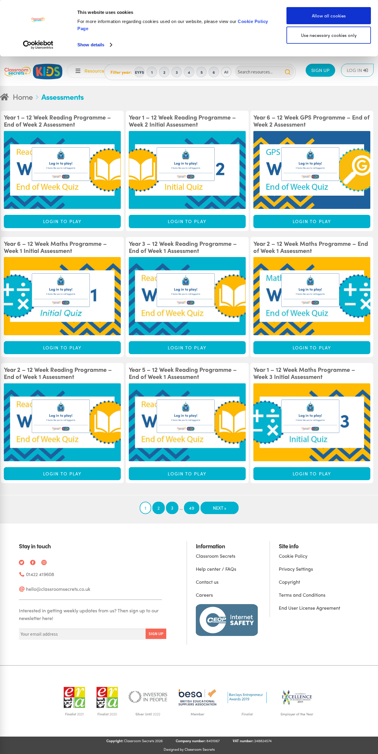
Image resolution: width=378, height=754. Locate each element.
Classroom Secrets (215, 555)
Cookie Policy (293, 555)
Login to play (62, 221)
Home (23, 96)
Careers (204, 594)
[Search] (287, 72)
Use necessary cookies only (329, 35)
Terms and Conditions (302, 594)
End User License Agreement (309, 607)
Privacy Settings (296, 568)
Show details (90, 44)
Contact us (207, 581)
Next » (219, 508)
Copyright (289, 581)
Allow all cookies (329, 15)
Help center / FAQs (216, 568)
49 (191, 508)
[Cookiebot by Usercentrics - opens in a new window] (38, 44)
